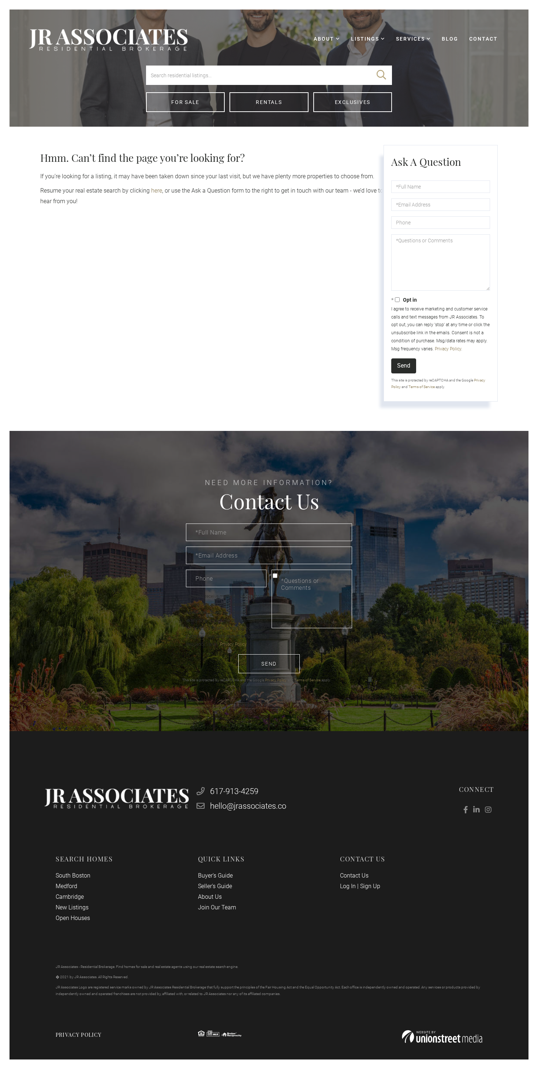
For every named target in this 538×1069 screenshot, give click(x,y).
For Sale (185, 102)
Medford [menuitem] (66, 886)
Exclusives (353, 102)
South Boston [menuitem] (73, 875)
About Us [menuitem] (210, 896)
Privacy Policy (448, 348)
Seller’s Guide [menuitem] (215, 886)
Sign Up (370, 886)
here (156, 190)
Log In (348, 886)
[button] (381, 75)
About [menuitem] (324, 39)
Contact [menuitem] (483, 39)
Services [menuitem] (410, 39)
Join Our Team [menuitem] (217, 907)
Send (403, 365)
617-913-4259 (233, 791)
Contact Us (354, 875)
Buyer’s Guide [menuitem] (215, 875)
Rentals (269, 102)
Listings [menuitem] (365, 39)
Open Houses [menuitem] (73, 918)
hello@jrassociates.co (248, 806)
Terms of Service (421, 387)
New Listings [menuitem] (72, 907)
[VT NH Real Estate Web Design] (442, 1036)
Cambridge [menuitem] (70, 896)
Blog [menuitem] (450, 39)
